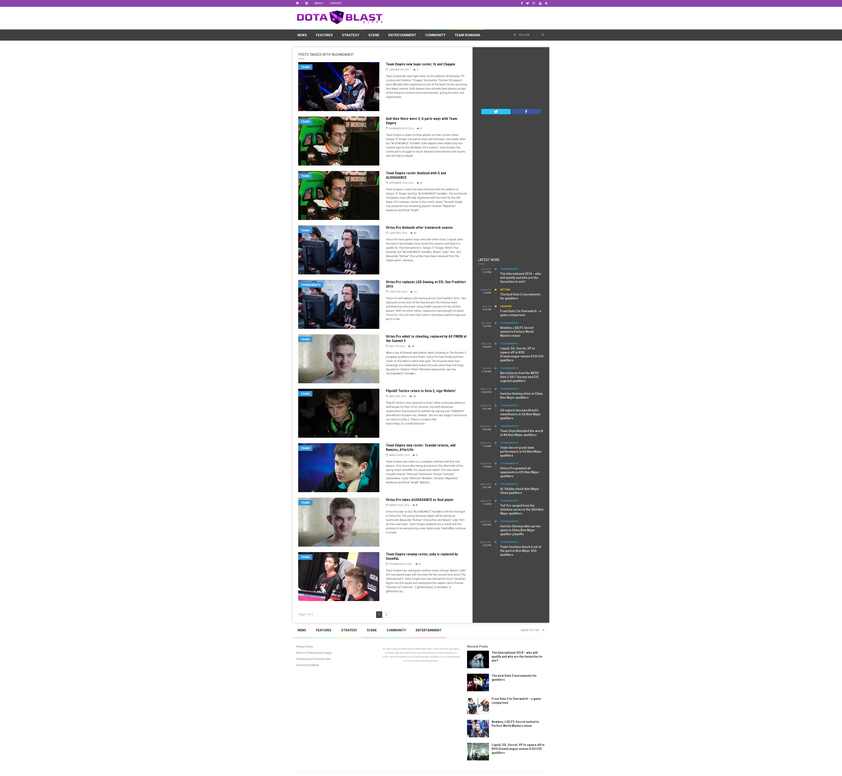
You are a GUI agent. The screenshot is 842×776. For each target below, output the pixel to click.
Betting (505, 289)
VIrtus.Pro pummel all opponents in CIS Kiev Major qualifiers (519, 472)
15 (413, 346)
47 (415, 233)
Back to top (530, 630)
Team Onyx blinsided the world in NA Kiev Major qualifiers (521, 433)
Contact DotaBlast (307, 665)
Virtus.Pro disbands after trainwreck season (419, 227)
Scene (373, 35)
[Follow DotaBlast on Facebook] (526, 111)
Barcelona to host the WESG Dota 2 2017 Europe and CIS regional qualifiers (519, 377)
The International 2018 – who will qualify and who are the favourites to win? (520, 278)
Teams (305, 67)
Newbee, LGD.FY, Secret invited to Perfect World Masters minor (517, 332)
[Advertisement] (469, 17)
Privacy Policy (304, 646)
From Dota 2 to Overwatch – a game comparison (520, 313)
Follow (524, 34)
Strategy (350, 35)
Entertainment (402, 35)
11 (415, 292)
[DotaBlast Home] (297, 3)
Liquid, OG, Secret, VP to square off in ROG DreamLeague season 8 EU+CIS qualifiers (522, 354)
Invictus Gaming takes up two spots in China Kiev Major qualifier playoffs (520, 530)
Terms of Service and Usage (314, 652)
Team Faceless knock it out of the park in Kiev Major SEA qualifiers (520, 551)
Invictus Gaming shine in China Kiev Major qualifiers (521, 396)
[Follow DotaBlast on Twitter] (496, 111)
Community (435, 35)
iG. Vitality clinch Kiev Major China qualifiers (519, 491)
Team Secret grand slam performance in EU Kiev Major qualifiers (521, 451)
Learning (506, 306)
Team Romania (467, 35)
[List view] (306, 3)
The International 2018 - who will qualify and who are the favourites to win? (517, 657)
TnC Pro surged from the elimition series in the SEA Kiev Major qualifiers (522, 509)
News (302, 35)
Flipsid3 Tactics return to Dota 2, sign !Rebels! (420, 391)
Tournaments (311, 284)
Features (324, 35)
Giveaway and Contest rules (313, 659)
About (318, 3)
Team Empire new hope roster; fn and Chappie (420, 64)
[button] (543, 34)
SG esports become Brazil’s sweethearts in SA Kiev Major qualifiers (520, 414)
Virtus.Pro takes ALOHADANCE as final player (420, 500)
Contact (336, 3)
